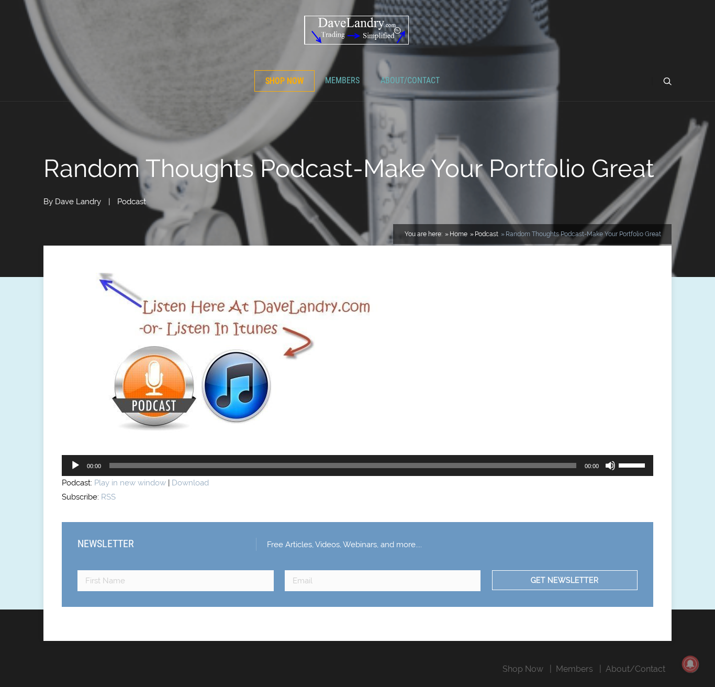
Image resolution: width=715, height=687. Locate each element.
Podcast (131, 201)
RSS (108, 497)
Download (190, 482)
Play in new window (130, 482)
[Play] (75, 465)
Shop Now (284, 81)
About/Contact (410, 80)
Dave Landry (78, 201)
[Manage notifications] (690, 664)
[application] (357, 465)
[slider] (633, 464)
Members (342, 80)
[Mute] (610, 465)
